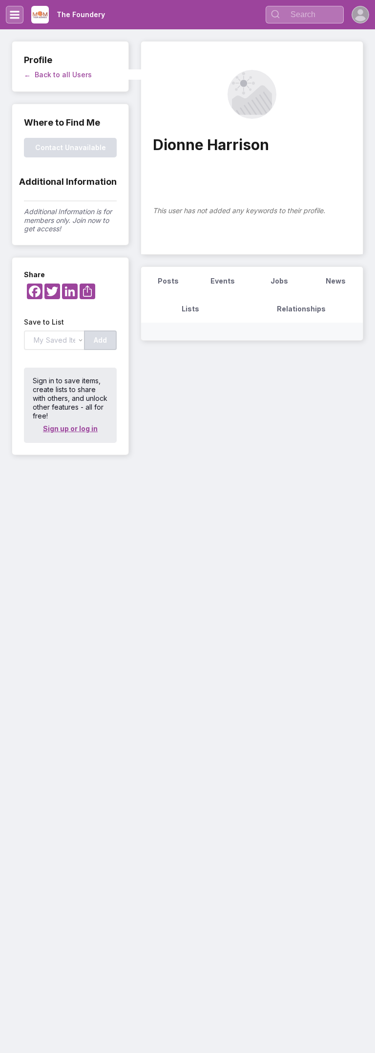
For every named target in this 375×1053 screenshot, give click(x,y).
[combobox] (305, 14)
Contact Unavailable (70, 147)
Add (100, 340)
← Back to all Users (58, 74)
